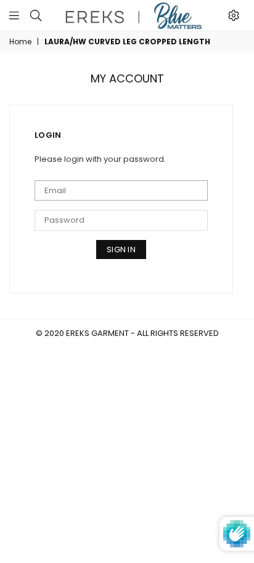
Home (20, 42)
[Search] (36, 15)
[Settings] (234, 15)
